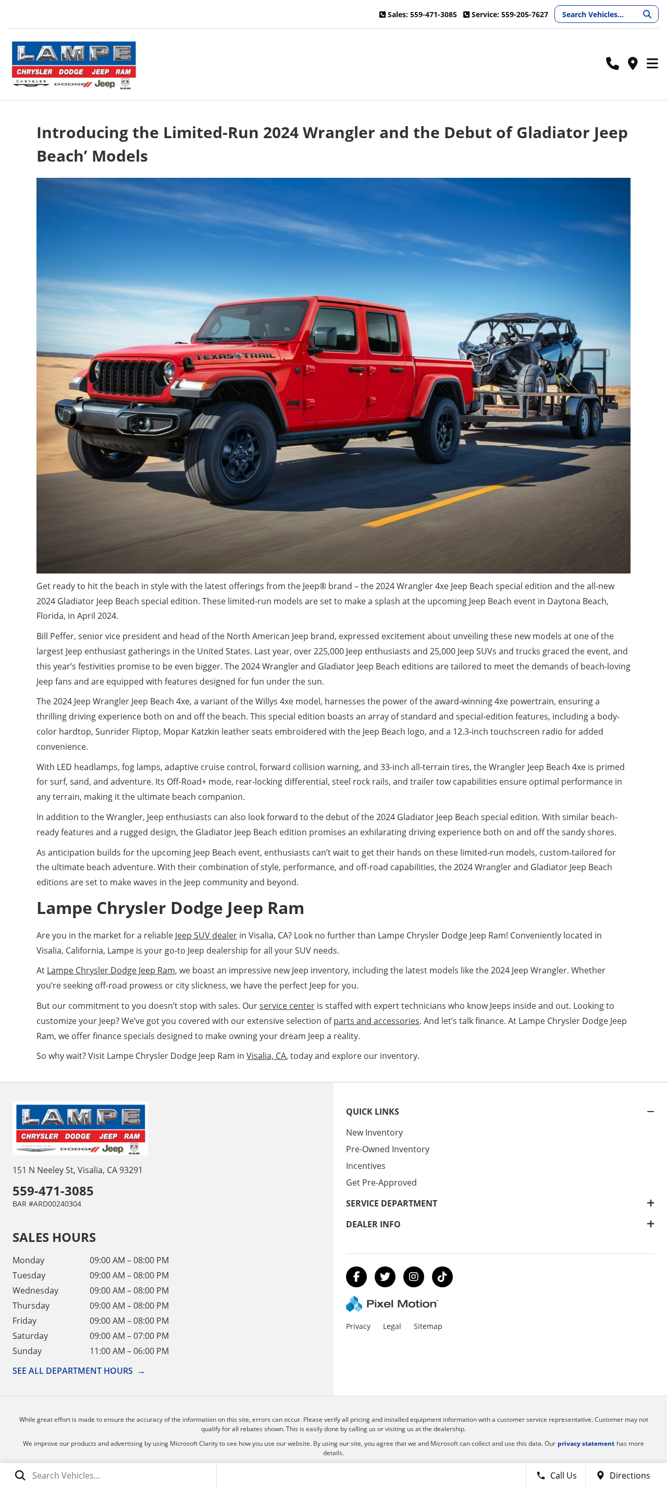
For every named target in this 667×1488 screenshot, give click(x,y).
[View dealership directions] (632, 64)
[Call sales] (612, 64)
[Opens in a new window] (356, 1276)
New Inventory (374, 1132)
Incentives (366, 1166)
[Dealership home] (73, 64)
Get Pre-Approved (381, 1182)
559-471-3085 (53, 1190)
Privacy (358, 1326)
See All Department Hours (79, 1370)
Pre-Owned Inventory (387, 1149)
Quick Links (372, 1111)
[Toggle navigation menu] (652, 64)
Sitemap (428, 1326)
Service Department (391, 1203)
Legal (392, 1326)
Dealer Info (373, 1224)
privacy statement (586, 1443)
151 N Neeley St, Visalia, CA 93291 (78, 1170)
